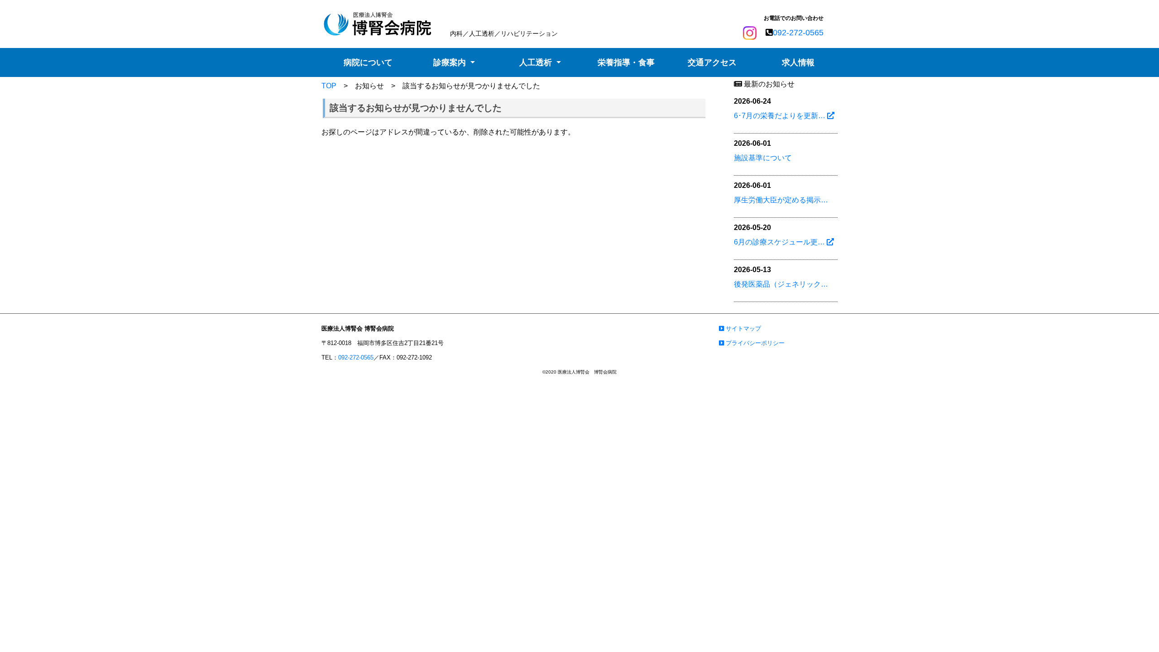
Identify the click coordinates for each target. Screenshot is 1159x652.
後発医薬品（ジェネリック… (781, 284)
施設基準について (763, 158)
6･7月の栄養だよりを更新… (780, 116)
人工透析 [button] (536, 62)
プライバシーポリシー (754, 343)
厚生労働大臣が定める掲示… (781, 200)
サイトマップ (742, 328)
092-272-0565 (798, 32)
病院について (368, 62)
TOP (328, 86)
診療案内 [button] (450, 62)
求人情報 (798, 62)
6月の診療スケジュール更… (780, 242)
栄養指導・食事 (626, 62)
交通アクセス (712, 62)
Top (1134, 630)
